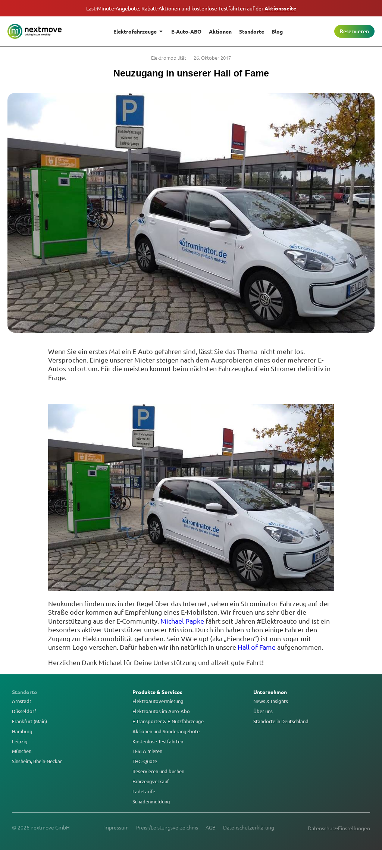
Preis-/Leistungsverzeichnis (167, 827)
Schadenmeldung (151, 801)
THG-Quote (144, 761)
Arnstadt (21, 701)
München (21, 751)
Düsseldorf (24, 711)
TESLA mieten (147, 751)
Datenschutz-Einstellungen (339, 828)
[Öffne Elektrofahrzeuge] (161, 31)
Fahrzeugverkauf (150, 781)
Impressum (116, 827)
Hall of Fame (257, 647)
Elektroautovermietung (158, 701)
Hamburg (22, 731)
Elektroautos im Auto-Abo (161, 711)
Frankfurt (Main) (29, 721)
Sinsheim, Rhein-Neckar (37, 761)
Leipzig (20, 741)
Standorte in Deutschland (281, 721)
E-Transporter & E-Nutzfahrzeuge (168, 721)
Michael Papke (182, 621)
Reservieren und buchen (158, 771)
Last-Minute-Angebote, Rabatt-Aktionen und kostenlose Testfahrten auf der (191, 8)
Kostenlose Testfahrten (157, 741)
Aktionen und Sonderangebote (166, 731)
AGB (211, 827)
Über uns (263, 711)
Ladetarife (143, 791)
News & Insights (270, 701)
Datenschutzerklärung (248, 827)
